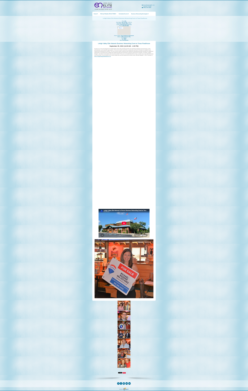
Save (124, 372)
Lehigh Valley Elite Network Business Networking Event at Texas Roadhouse (124, 43)
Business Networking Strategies (139, 13)
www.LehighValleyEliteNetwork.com (102, 56)
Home (95, 13)
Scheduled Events (123, 13)
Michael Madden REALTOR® (107, 13)
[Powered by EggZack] (124, 389)
